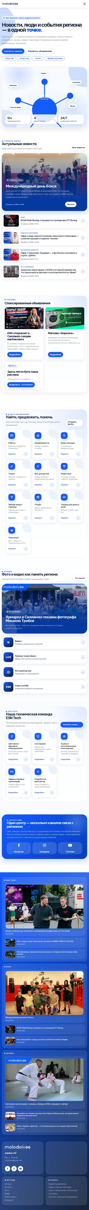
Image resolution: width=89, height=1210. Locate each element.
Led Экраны (53, 1194)
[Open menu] (84, 3)
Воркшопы (9, 1200)
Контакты (8, 1187)
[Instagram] (14, 1168)
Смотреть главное (13, 51)
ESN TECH (11, 880)
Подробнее (15, 354)
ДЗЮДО (10, 1053)
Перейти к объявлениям (40, 51)
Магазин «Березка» (61, 333)
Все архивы (80, 578)
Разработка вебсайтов (57, 1184)
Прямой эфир (10, 1197)
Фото (7, 1190)
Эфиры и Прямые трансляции (59, 1187)
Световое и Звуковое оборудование (63, 1197)
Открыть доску (72, 423)
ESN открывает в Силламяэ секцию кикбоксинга (19, 336)
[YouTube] (20, 1168)
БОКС (8, 967)
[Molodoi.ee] (17, 1147)
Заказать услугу (72, 724)
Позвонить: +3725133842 (21, 385)
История (8, 1184)
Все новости (78, 147)
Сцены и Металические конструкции (62, 1190)
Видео (7, 1194)
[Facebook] (7, 1168)
